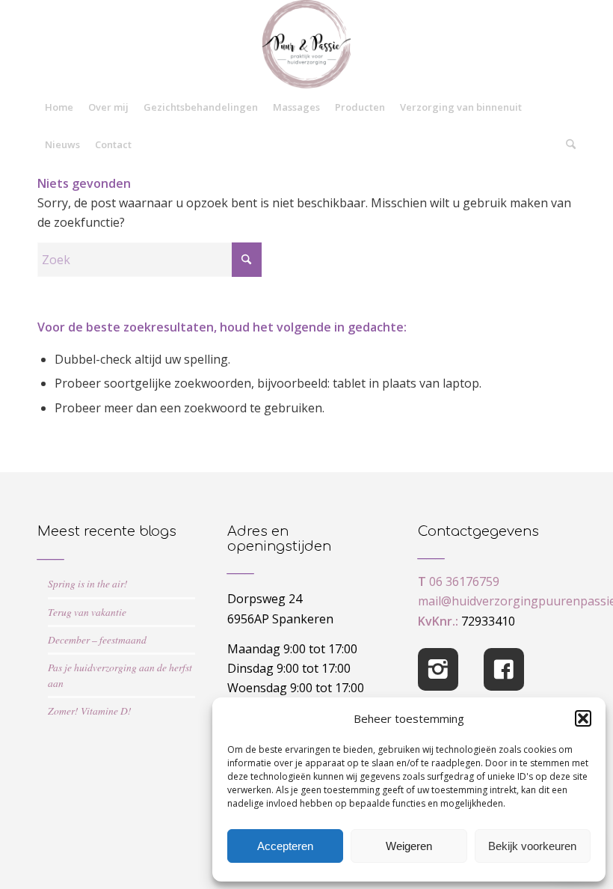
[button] (583, 718)
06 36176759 (464, 581)
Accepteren (285, 846)
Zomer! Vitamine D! (90, 710)
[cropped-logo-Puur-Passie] (306, 44)
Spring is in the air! (88, 583)
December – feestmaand (97, 639)
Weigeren (409, 846)
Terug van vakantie (87, 612)
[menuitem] (59, 107)
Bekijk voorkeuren (532, 846)
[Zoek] (567, 144)
